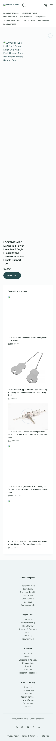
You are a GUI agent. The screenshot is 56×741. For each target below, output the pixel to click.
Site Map (45, 736)
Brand (28, 666)
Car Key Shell (26, 17)
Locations (28, 693)
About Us (28, 687)
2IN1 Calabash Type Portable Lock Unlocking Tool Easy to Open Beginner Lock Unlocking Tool (27, 392)
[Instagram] (28, 727)
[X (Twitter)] (22, 727)
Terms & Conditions (30, 736)
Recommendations (28, 673)
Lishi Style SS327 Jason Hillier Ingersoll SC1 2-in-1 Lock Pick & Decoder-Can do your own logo (27, 434)
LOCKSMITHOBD (9, 24)
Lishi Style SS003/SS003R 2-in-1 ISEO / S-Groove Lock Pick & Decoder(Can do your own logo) (28, 489)
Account (28, 653)
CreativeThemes (37, 719)
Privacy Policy (13, 736)
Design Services (28, 697)
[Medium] (39, 727)
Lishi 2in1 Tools (10, 17)
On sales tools (28, 663)
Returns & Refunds (28, 629)
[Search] (24, 5)
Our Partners (28, 690)
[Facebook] (17, 727)
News (28, 632)
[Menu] (51, 5)
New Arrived (43, 20)
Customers (28, 703)
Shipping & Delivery (28, 660)
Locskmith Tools (10, 13)
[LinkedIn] (33, 727)
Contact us (28, 619)
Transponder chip (11, 20)
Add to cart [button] (12, 275)
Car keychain (29, 20)
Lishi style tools (29, 13)
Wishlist (28, 656)
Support (28, 669)
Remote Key (41, 17)
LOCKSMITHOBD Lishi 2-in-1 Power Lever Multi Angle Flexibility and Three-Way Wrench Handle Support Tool (14, 253)
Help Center (28, 626)
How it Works (28, 700)
